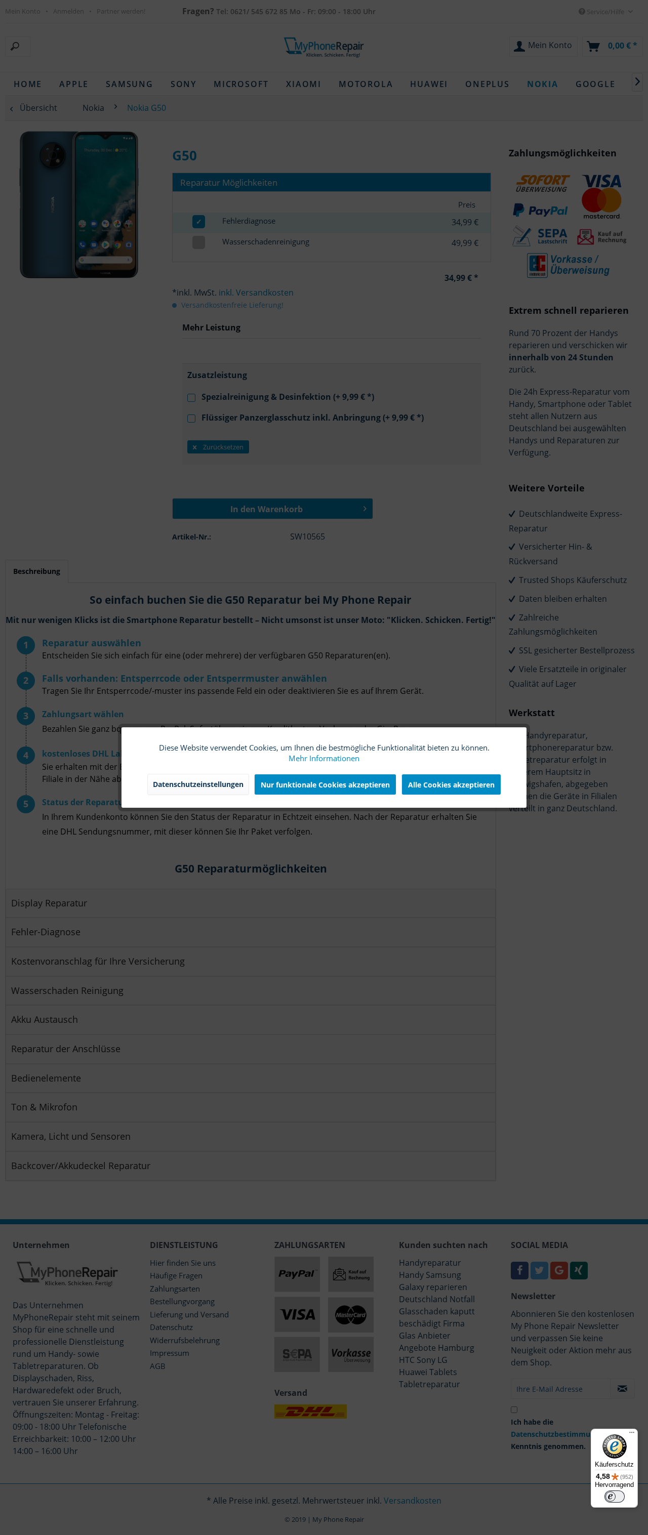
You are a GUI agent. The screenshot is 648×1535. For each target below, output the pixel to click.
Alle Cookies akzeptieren (451, 785)
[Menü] (632, 1435)
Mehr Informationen (324, 758)
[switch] (614, 1496)
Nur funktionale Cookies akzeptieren (325, 785)
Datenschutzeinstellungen (198, 784)
